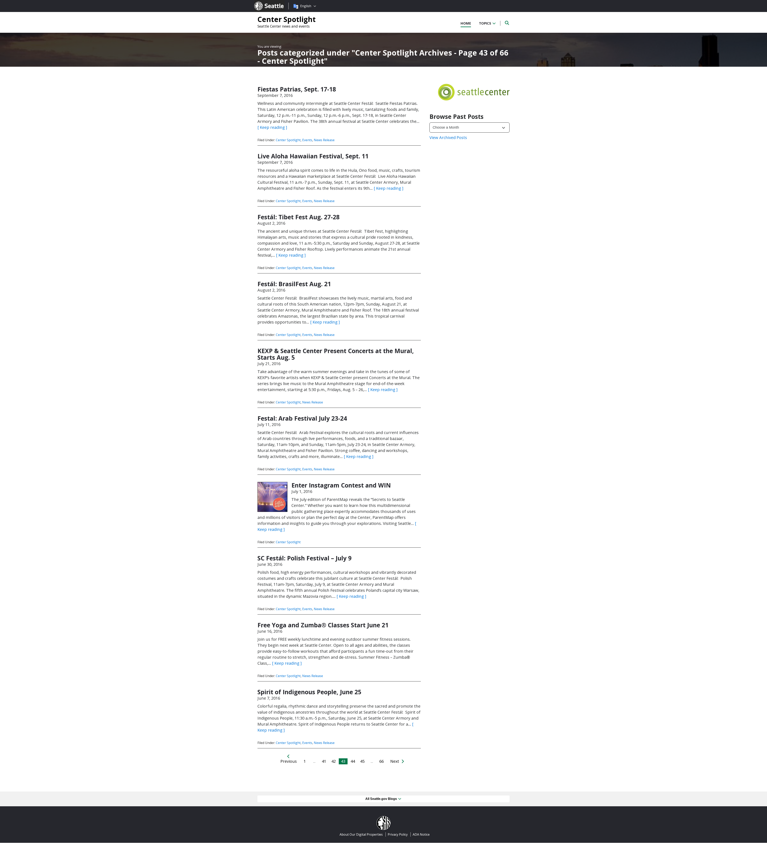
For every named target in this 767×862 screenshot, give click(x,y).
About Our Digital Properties (361, 834)
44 (353, 761)
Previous (288, 761)
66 (381, 761)
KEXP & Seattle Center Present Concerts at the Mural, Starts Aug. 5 (335, 354)
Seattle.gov (262, 2)
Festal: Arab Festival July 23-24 (302, 418)
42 (333, 761)
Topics (485, 23)
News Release (324, 140)
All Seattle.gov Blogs (381, 798)
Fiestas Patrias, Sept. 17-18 (296, 89)
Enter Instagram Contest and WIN (341, 485)
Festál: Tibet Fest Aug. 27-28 (298, 217)
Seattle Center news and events (283, 26)
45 (362, 761)
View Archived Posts (448, 137)
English (305, 6)
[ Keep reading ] (272, 127)
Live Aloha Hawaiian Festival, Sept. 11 (313, 156)
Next (395, 761)
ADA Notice (421, 834)
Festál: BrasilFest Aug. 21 (294, 284)
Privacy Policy (398, 834)
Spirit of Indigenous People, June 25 (309, 692)
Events (307, 140)
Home (466, 23)
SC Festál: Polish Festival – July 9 (304, 558)
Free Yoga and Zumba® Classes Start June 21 (322, 625)
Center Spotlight (286, 19)
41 (324, 761)
